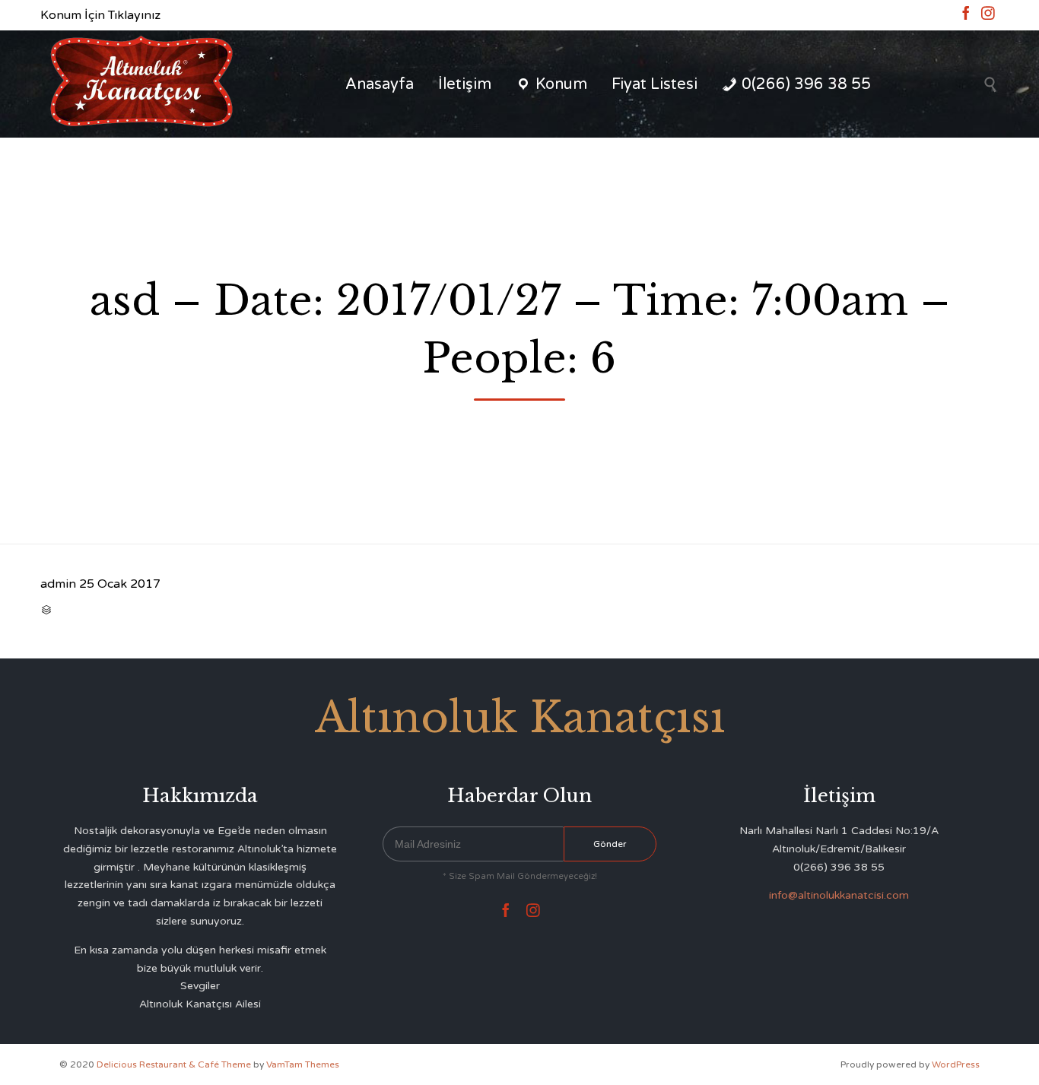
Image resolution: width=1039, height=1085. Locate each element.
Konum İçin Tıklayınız (100, 15)
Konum (561, 84)
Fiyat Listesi (654, 84)
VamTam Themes (302, 1064)
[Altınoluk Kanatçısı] (141, 84)
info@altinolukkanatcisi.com (839, 895)
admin (58, 584)
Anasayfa (379, 84)
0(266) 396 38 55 (806, 84)
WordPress (956, 1064)
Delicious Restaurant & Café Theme (174, 1064)
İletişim (464, 84)
